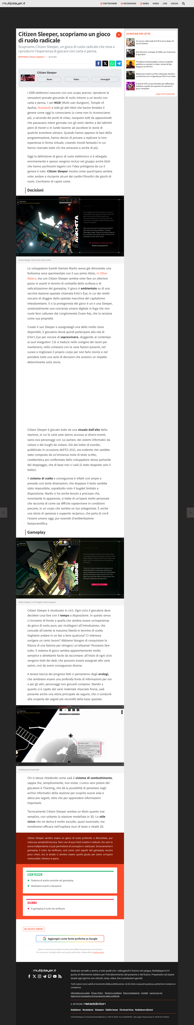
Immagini (105, 79)
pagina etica (98, 952)
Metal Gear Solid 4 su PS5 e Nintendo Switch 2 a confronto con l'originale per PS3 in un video (156, 75)
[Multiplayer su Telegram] (44, 976)
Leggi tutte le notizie (165, 94)
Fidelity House (111, 1009)
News (49, 79)
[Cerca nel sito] (183, 3)
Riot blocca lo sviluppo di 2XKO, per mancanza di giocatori (155, 53)
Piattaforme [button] (110, 3)
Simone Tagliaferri (37, 57)
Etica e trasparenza (131, 993)
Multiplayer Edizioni (144, 1009)
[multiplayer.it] (44, 970)
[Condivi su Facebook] (98, 63)
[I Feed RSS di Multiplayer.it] (60, 976)
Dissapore (99, 1009)
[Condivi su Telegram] (119, 63)
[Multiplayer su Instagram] (39, 976)
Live (165, 3)
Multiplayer (76, 1009)
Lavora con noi (156, 993)
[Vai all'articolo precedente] (190, 513)
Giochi (174, 3)
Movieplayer (88, 1009)
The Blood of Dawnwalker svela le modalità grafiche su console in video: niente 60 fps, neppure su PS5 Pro (154, 64)
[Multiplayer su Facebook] (29, 976)
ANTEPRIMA (23, 57)
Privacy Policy (97, 993)
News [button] (146, 3)
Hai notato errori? (33, 929)
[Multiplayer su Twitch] (49, 976)
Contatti (144, 993)
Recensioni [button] (130, 3)
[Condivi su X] (105, 63)
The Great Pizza (126, 1009)
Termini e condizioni (113, 993)
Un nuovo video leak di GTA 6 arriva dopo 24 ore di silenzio (155, 42)
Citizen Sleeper (47, 72)
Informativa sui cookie (80, 993)
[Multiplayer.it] (13, 3)
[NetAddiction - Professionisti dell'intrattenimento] (94, 1004)
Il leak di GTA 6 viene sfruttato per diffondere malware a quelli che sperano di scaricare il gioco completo (155, 86)
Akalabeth (44, 108)
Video (156, 3)
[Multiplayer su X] (34, 976)
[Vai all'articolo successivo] (3, 513)
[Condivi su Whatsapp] (112, 63)
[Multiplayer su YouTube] (55, 976)
